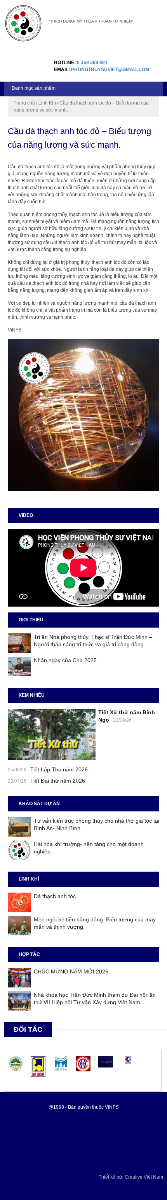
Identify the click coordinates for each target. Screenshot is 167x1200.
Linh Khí (47, 103)
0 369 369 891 (92, 62)
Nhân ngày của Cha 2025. (66, 660)
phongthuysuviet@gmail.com (110, 69)
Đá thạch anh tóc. (55, 896)
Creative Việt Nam (144, 1177)
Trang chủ (24, 103)
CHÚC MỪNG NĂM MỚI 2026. (72, 971)
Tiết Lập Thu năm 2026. (59, 769)
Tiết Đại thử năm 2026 (57, 781)
